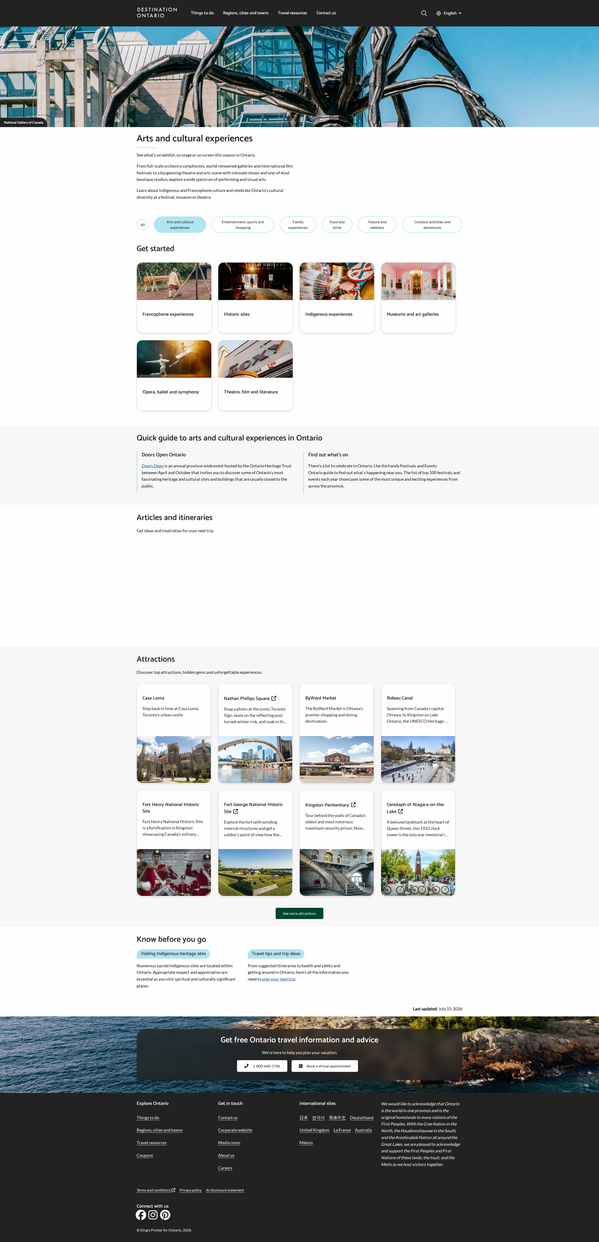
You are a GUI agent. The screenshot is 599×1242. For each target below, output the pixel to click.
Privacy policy (190, 1190)
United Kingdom (314, 1129)
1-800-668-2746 (266, 1066)
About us (226, 1155)
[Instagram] (153, 1216)
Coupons (145, 1155)
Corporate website (235, 1129)
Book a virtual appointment (329, 1066)
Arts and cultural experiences (180, 225)
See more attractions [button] (299, 913)
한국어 (318, 1117)
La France (342, 1129)
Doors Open (153, 465)
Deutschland (361, 1117)
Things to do (202, 13)
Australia (363, 1129)
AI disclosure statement (225, 1190)
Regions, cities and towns (246, 13)
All (142, 224)
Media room (229, 1142)
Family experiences (298, 225)
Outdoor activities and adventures (432, 225)
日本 (304, 1117)
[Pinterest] (165, 1216)
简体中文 (337, 1117)
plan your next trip (278, 979)
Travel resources (292, 13)
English (450, 13)
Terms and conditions (154, 1190)
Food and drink (337, 225)
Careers (225, 1167)
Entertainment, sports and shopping (243, 225)
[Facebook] (141, 1216)
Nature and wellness (377, 225)
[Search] (424, 13)
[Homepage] (157, 13)
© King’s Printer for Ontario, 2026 (164, 1230)
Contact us (326, 13)
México (306, 1142)
